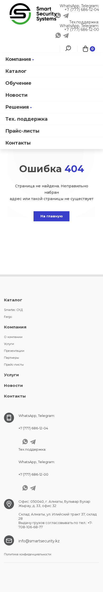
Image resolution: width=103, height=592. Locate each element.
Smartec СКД (13, 310)
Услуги (9, 344)
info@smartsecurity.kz (39, 541)
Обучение (18, 83)
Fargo (8, 317)
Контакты (18, 143)
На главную (51, 216)
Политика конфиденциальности (27, 554)
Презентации (14, 351)
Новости (16, 95)
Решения (17, 107)
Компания (18, 59)
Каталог (16, 71)
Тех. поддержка (26, 119)
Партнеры (11, 358)
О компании (13, 337)
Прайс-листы (22, 131)
